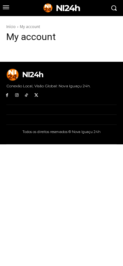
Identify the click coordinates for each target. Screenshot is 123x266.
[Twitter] (36, 95)
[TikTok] (26, 95)
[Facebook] (7, 95)
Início (11, 26)
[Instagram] (17, 95)
